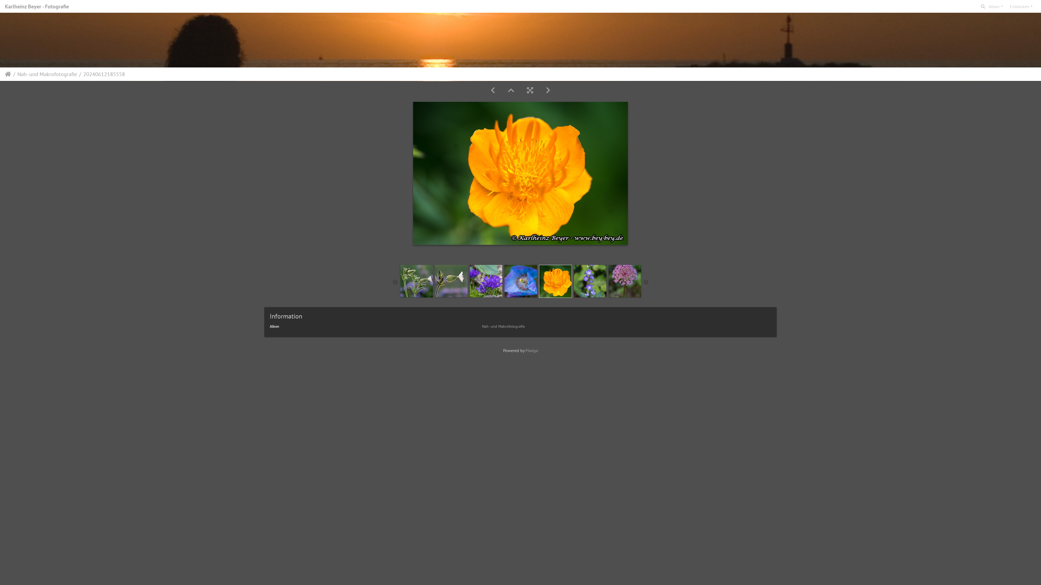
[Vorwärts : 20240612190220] (548, 90)
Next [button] (646, 282)
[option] (416, 281)
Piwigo (531, 350)
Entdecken (1019, 6)
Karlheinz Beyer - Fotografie (37, 6)
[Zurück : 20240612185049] (493, 90)
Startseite (8, 74)
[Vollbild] (529, 90)
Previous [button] (395, 282)
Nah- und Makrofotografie (47, 74)
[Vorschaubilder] (511, 90)
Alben (994, 6)
